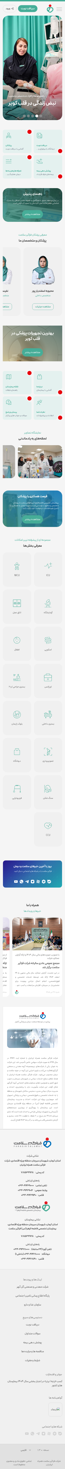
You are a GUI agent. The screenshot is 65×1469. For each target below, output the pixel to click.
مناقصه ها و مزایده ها (32, 1351)
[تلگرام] (27, 882)
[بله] (49, 882)
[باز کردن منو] (59, 8)
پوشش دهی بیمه (32, 1342)
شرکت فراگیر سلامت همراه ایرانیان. (49, 1462)
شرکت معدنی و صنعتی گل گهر (32, 1287)
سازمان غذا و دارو (32, 1305)
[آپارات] (38, 882)
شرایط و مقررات (32, 1360)
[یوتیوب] (16, 882)
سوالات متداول (32, 1333)
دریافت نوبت (28, 8)
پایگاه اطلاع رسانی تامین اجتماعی (32, 1296)
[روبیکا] (44, 882)
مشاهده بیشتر (32, 214)
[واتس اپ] (21, 882)
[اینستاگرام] (33, 882)
